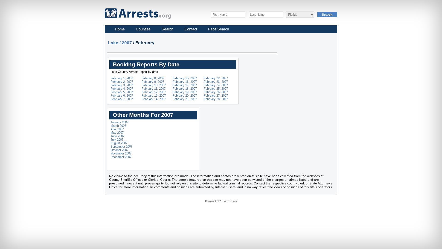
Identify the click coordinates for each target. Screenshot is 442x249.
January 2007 (119, 122)
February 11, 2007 (154, 88)
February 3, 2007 (121, 85)
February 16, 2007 (185, 81)
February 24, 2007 (216, 85)
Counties (143, 29)
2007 (127, 42)
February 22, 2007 (216, 78)
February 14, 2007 (154, 99)
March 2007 (118, 125)
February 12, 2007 (154, 92)
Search (167, 29)
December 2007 (120, 157)
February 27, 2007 (216, 95)
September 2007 (121, 146)
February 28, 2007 (216, 99)
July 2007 (116, 139)
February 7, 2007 (121, 99)
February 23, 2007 (216, 81)
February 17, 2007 (185, 85)
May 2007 (117, 132)
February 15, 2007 (185, 78)
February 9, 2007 (153, 81)
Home (120, 29)
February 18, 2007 (185, 88)
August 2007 (118, 143)
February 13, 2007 (154, 95)
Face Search (218, 29)
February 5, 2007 (121, 92)
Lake (113, 42)
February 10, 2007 (154, 85)
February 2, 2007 (121, 81)
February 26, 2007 (216, 92)
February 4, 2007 (121, 88)
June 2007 (117, 136)
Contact (190, 29)
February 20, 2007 (185, 95)
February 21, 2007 (185, 99)
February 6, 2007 (121, 95)
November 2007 (120, 153)
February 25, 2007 (216, 88)
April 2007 (117, 129)
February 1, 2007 (121, 78)
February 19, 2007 (185, 92)
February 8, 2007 (153, 78)
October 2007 (119, 150)
